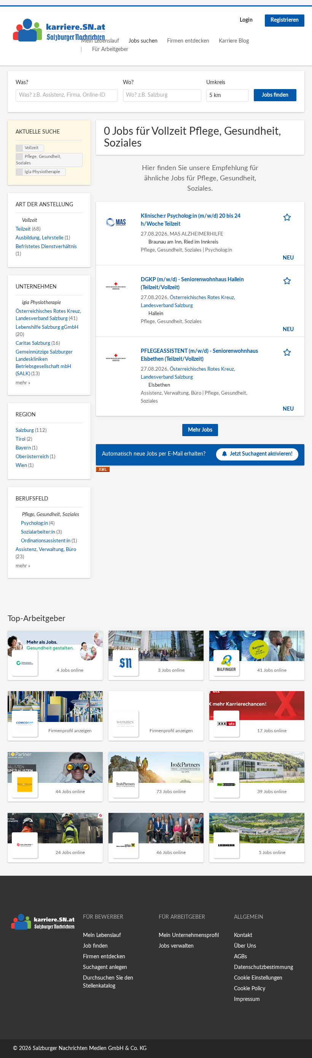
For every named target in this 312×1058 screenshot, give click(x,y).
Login (246, 20)
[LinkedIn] (37, 949)
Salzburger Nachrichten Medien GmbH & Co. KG (89, 1048)
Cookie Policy (249, 988)
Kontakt (243, 935)
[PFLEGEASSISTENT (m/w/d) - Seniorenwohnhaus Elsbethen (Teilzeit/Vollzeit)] (116, 357)
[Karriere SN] (59, 30)
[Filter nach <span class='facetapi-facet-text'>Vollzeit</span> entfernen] (19, 148)
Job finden (95, 946)
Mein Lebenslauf (102, 935)
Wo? (128, 82)
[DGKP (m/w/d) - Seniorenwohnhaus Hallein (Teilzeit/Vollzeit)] (116, 285)
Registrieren (285, 20)
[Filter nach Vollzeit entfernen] (19, 220)
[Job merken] (288, 216)
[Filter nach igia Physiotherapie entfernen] (19, 302)
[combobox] (67, 95)
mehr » (23, 383)
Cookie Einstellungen (258, 978)
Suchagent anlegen (105, 967)
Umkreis (215, 82)
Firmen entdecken (188, 41)
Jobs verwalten (176, 946)
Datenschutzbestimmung (263, 967)
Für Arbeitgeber (110, 49)
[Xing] (25, 949)
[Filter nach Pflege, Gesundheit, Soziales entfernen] (19, 514)
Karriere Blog (234, 41)
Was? (22, 82)
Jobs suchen (143, 41)
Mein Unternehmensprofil (189, 935)
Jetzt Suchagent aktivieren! (261, 454)
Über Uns (245, 946)
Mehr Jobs (200, 430)
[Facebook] (13, 949)
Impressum (247, 999)
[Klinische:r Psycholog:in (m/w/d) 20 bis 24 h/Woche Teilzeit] (116, 222)
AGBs (240, 956)
